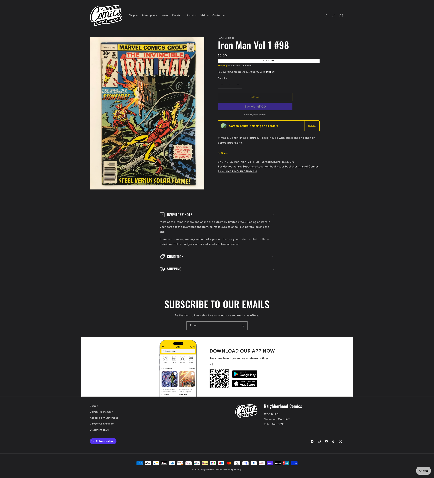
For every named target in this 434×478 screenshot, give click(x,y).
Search (94, 406)
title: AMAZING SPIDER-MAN (237, 171)
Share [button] (224, 153)
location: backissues (270, 166)
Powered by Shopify (232, 470)
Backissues (225, 166)
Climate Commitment (102, 423)
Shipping (222, 65)
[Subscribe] (243, 325)
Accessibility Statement (104, 417)
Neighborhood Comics (211, 470)
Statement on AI (99, 429)
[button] (133, 15)
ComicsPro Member (101, 411)
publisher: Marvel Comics (301, 166)
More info (311, 126)
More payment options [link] (255, 114)
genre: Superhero (245, 166)
